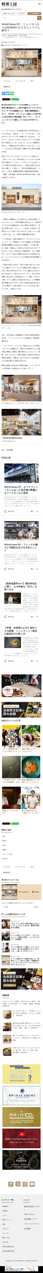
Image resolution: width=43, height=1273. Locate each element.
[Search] (39, 18)
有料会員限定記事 (8, 1246)
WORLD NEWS (16, 45)
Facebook (24, 892)
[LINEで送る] (15, 99)
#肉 (3, 836)
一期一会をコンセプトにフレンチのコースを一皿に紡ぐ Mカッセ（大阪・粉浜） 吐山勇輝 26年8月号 (27, 1050)
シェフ (4, 1215)
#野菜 (4, 841)
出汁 (32, 81)
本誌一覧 (5, 1242)
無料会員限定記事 (8, 1251)
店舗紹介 (5, 1211)
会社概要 (27, 1228)
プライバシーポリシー (32, 1224)
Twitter (36, 892)
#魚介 (4, 845)
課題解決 (5, 1206)
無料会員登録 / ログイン (32, 1208)
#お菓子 (5, 859)
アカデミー (6, 1228)
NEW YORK (7, 45)
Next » (36, 907)
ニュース (24, 45)
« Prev (5, 907)
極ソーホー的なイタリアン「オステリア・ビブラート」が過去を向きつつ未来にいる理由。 (27, 1038)
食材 (3, 1224)
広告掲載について (30, 1219)
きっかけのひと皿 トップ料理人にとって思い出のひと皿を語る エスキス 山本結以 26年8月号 (27, 1013)
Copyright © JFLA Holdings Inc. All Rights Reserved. (21, 1261)
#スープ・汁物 (7, 854)
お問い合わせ (29, 1214)
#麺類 (4, 850)
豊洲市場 (6, 87)
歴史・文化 (6, 1237)
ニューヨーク (20, 81)
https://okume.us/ (9, 441)
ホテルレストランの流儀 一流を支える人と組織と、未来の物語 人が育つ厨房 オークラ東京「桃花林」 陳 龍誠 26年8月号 (21, 1004)
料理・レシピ (6, 1220)
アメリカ (6, 81)
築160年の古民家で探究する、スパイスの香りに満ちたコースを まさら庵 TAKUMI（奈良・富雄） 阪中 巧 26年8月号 (27, 1025)
